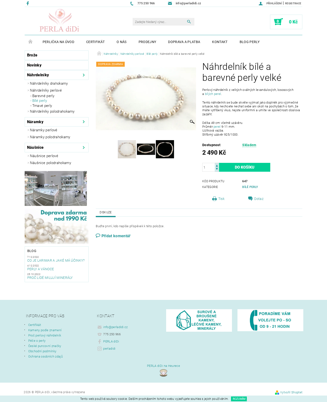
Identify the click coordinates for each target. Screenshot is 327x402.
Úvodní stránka (31, 42)
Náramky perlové (43, 130)
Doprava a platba (184, 42)
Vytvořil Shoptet (291, 392)
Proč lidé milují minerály (50, 278)
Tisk (221, 199)
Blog (31, 251)
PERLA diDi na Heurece (163, 365)
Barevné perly (43, 96)
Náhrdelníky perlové (46, 90)
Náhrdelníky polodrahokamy (52, 111)
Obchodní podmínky (42, 351)
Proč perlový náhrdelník (44, 335)
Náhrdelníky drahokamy (49, 83)
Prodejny (147, 42)
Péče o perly (37, 340)
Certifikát (95, 42)
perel (217, 126)
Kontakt (219, 42)
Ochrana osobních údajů (45, 356)
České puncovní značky (44, 346)
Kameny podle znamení (45, 330)
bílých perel (213, 94)
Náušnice (35, 147)
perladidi (109, 348)
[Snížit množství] (217, 169)
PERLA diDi (111, 341)
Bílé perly (39, 101)
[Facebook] (28, 3)
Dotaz (259, 199)
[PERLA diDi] (59, 21)
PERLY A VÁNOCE (40, 269)
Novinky (34, 65)
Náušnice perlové (44, 156)
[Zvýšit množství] (217, 165)
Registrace (293, 3)
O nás (122, 42)
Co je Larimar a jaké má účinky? (56, 260)
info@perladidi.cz (115, 327)
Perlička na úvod (58, 42)
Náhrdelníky (38, 75)
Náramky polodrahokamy (50, 137)
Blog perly (249, 42)
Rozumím (239, 399)
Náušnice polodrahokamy (50, 163)
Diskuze (106, 212)
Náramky (35, 122)
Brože (32, 55)
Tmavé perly (42, 106)
